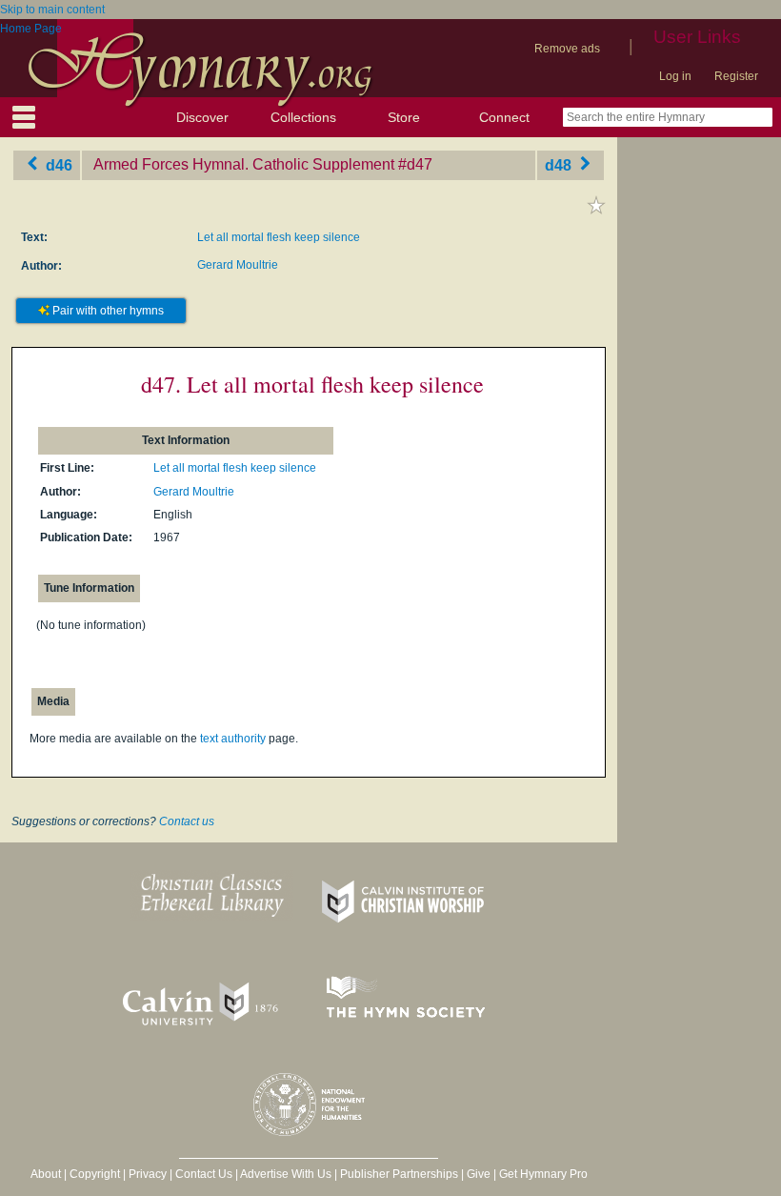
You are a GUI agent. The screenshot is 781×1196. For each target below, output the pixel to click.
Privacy (148, 1174)
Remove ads (567, 48)
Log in (675, 76)
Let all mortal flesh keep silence (278, 237)
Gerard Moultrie (237, 265)
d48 (560, 164)
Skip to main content (52, 9)
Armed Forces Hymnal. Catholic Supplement (243, 164)
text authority (233, 738)
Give (479, 1174)
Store (404, 117)
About (45, 1174)
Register (736, 76)
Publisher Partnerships (399, 1174)
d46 (57, 164)
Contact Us (203, 1174)
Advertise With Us (285, 1174)
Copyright (95, 1174)
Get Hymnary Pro (543, 1174)
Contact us (186, 821)
